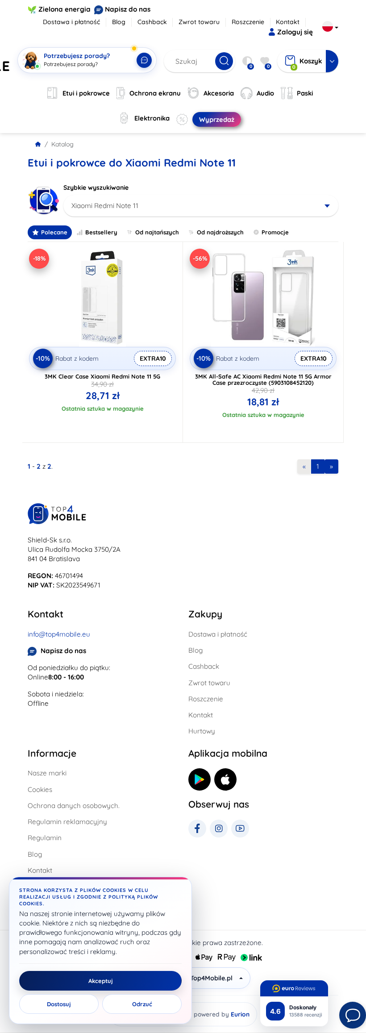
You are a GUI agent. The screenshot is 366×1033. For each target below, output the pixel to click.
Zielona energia (64, 9)
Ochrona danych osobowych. (74, 805)
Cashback (152, 22)
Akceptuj (100, 980)
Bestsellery (101, 232)
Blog (118, 22)
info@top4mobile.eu (59, 634)
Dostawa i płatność (71, 22)
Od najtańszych (157, 232)
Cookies (40, 789)
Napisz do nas (127, 9)
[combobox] (200, 206)
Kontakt (287, 22)
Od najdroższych (220, 232)
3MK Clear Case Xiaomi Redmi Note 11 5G (102, 376)
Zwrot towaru (199, 22)
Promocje (275, 232)
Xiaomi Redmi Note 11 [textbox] (104, 205)
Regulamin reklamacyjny (67, 821)
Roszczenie (248, 22)
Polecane (54, 232)
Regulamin (45, 837)
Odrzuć (142, 1004)
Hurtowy (201, 731)
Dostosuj (59, 1004)
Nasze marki (47, 773)
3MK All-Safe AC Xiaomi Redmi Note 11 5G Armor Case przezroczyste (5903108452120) (263, 379)
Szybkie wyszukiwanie (96, 187)
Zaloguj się (295, 32)
